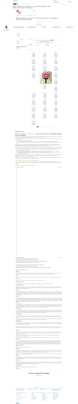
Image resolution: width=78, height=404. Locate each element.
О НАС (25, 15)
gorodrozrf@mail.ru (24, 396)
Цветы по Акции (34, 398)
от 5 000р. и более (55, 396)
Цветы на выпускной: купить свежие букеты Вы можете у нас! (33, 389)
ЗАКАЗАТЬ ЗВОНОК (55, 2)
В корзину (33, 55)
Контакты (21, 15)
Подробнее (33, 56)
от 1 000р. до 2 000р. (55, 393)
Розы (32, 393)
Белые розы (43, 395)
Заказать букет (52, 40)
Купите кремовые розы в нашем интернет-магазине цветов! (56, 389)
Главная (17, 15)
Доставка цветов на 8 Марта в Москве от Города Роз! (45, 389)
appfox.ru (21, 399)
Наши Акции (34, 15)
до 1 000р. (43, 394)
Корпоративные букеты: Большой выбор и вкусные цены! (20, 389)
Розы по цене (33, 396)
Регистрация (63, 3)
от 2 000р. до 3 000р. (55, 394)
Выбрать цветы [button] (18, 43)
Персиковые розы (44, 399)
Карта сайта (17, 401)
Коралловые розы (44, 396)
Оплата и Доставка (29, 15)
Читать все (60, 257)
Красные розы (55, 398)
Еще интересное (54, 392)
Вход (60, 3)
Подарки (19, 36)
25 (51, 126)
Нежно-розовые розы (55, 397)
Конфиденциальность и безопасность (45, 398)
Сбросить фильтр (21, 39)
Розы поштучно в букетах (45, 393)
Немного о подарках (38, 392)
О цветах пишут (22, 392)
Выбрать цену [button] (18, 41)
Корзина (69, 1)
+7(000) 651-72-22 (55, 0)
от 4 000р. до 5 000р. (55, 395)
